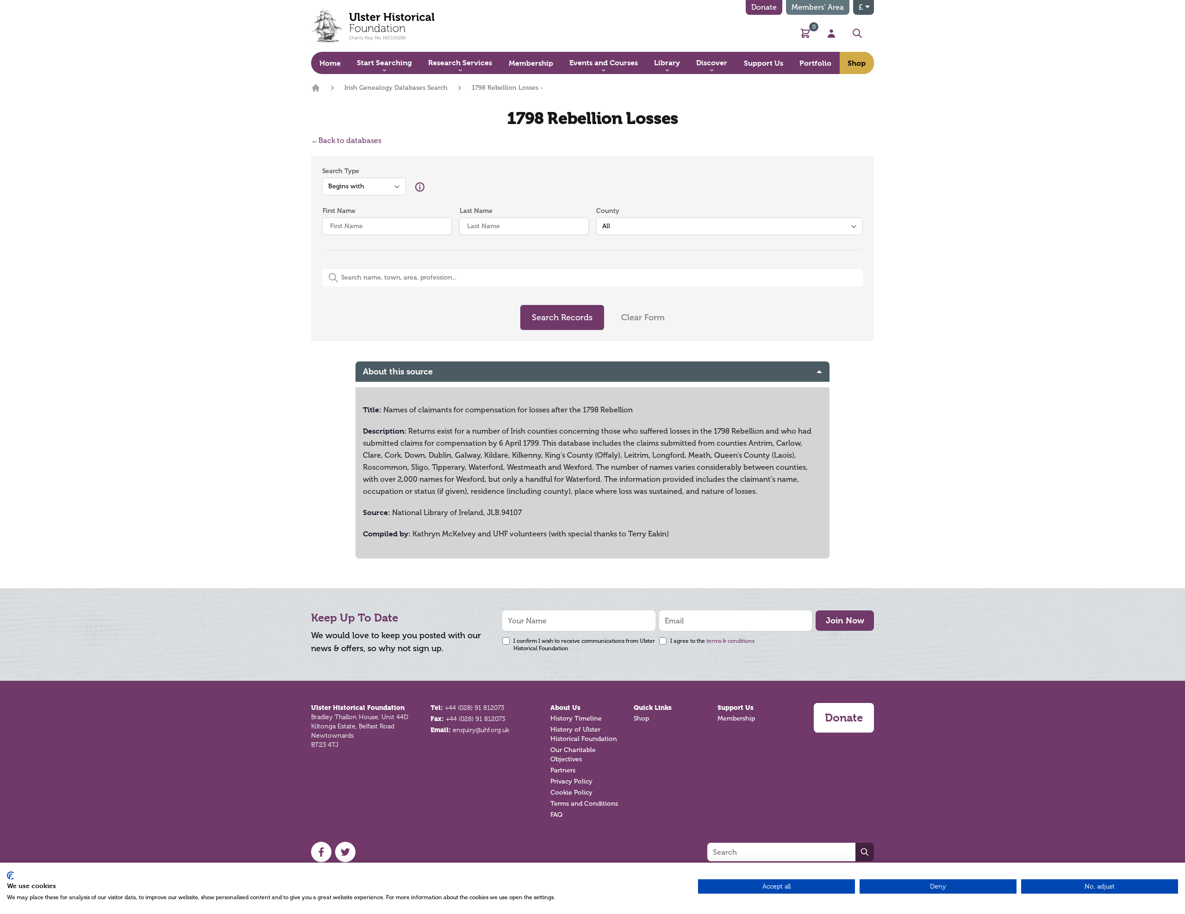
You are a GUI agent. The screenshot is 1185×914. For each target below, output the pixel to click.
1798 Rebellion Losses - (507, 88)
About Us (565, 707)
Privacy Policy (571, 781)
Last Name (476, 211)
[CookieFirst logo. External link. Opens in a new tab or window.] (10, 875)
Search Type (340, 171)
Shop (641, 718)
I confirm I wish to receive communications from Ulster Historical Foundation (584, 645)
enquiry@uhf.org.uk (481, 730)
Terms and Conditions (584, 804)
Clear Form (643, 317)
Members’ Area (818, 7)
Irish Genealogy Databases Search (396, 88)
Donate (764, 7)
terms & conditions (730, 641)
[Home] (315, 88)
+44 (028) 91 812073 (474, 707)
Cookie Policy (571, 792)
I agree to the (712, 641)
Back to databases (346, 140)
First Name (339, 211)
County (607, 211)
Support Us (735, 707)
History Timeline (576, 718)
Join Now (845, 620)
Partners (562, 770)
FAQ (556, 815)
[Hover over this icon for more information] (419, 187)
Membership (736, 718)
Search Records (562, 317)
